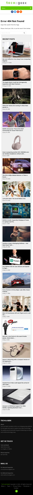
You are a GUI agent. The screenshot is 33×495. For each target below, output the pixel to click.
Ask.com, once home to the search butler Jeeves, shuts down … (15, 337)
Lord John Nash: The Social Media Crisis (14, 198)
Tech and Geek (5, 484)
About (3, 486)
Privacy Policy (17, 486)
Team (8, 486)
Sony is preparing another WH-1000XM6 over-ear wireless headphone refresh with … (16, 153)
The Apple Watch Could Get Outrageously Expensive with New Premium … (15, 83)
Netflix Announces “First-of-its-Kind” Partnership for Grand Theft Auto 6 (13, 129)
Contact (16, 488)
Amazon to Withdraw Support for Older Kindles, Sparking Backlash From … (14, 406)
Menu (3, 8)
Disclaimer (26, 486)
